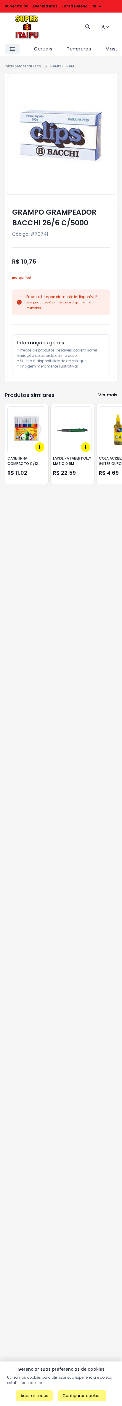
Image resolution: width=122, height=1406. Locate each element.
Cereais (43, 48)
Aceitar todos (34, 1396)
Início (9, 66)
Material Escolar (31, 66)
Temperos (79, 48)
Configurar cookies (82, 1396)
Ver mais (107, 395)
